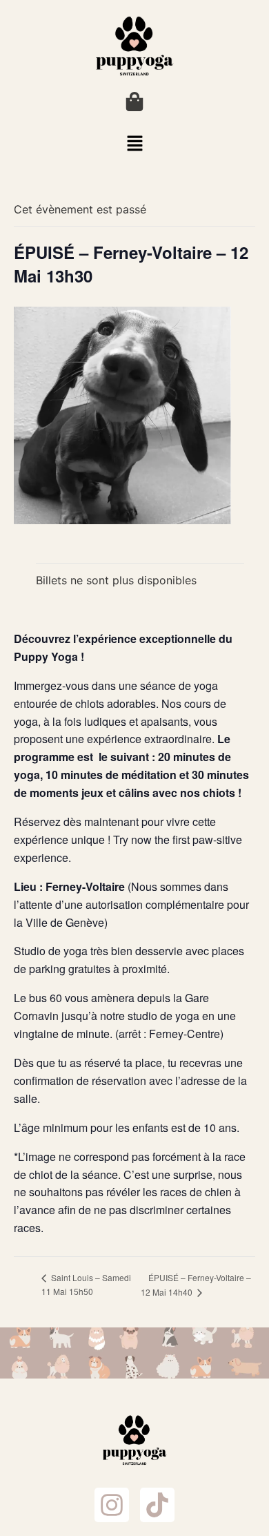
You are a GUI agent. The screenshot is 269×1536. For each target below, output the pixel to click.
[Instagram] (111, 1505)
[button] (134, 144)
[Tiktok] (157, 1505)
